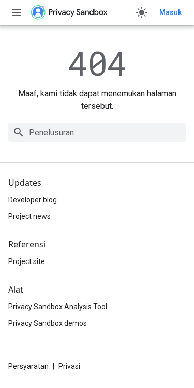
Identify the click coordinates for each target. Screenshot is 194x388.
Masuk (170, 12)
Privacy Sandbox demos (47, 323)
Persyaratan (28, 366)
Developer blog (32, 200)
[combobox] (97, 132)
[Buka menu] (16, 12)
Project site (26, 261)
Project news (29, 216)
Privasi (69, 366)
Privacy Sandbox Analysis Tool (57, 306)
